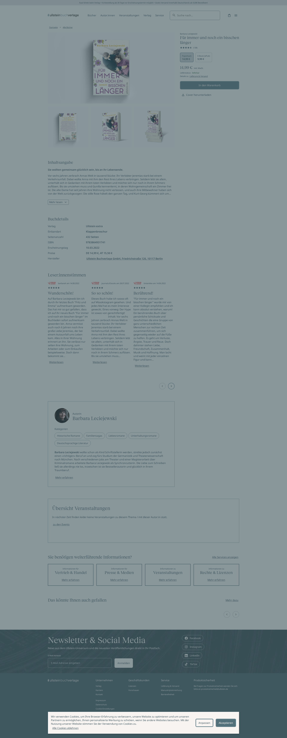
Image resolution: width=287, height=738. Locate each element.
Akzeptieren (226, 723)
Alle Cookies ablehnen (65, 728)
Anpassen (204, 723)
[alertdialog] (143, 723)
